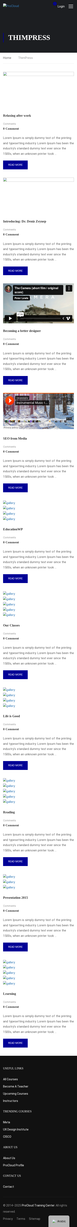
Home (7, 58)
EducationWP (13, 529)
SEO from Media (15, 438)
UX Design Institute (16, 1129)
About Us (9, 1158)
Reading (9, 812)
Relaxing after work (17, 115)
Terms (20, 1218)
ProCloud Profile (13, 1165)
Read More (15, 166)
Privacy (8, 1218)
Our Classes (11, 625)
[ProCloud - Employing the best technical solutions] (16, 6)
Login (61, 6)
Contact (8, 1186)
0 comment (11, 128)
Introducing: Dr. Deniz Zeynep (24, 221)
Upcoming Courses (15, 1093)
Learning (9, 993)
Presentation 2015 (15, 897)
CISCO (7, 1136)
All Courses (10, 1079)
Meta (6, 1122)
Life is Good (11, 716)
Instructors (10, 1100)
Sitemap (34, 1218)
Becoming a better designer (22, 331)
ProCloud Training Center (38, 1205)
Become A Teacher (15, 1086)
